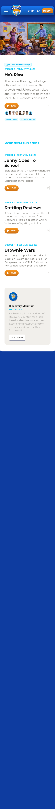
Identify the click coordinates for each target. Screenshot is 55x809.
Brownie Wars (20, 250)
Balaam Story (11, 119)
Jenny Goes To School (20, 163)
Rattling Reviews (23, 207)
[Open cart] (38, 10)
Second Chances (27, 119)
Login (31, 11)
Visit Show (17, 337)
